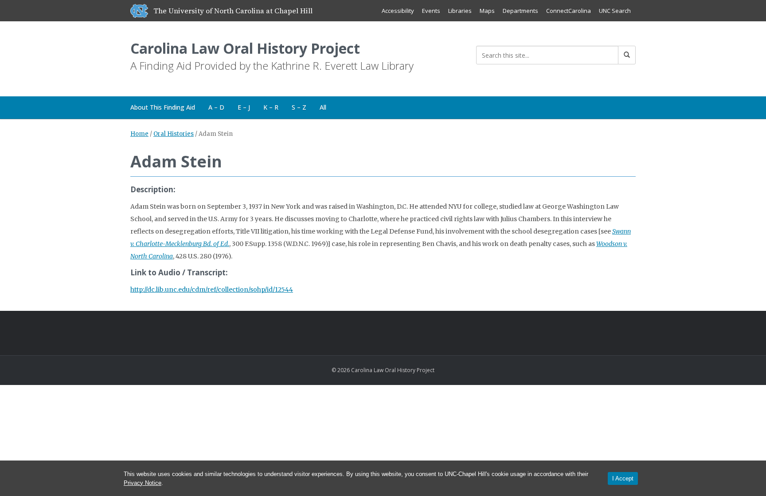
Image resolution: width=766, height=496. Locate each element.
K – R (270, 107)
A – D (216, 107)
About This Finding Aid (162, 107)
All (323, 107)
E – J (244, 107)
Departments (520, 11)
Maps (487, 11)
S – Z (299, 107)
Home (139, 134)
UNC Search (615, 11)
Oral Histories (173, 134)
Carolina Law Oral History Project (245, 48)
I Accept (622, 478)
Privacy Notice (142, 483)
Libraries (460, 11)
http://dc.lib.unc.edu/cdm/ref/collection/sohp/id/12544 (211, 290)
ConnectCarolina (568, 11)
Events (431, 11)
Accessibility (398, 11)
